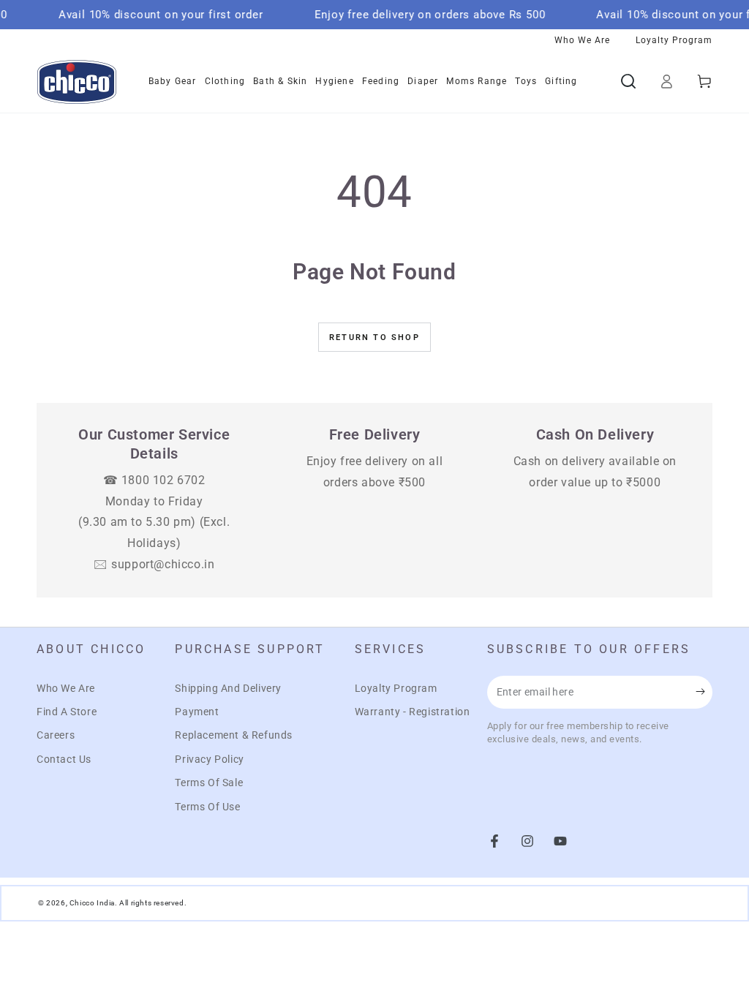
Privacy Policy (209, 759)
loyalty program (674, 40)
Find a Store (67, 711)
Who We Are (66, 688)
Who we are (582, 40)
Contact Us (64, 759)
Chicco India (92, 903)
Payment (197, 711)
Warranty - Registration (412, 711)
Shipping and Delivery (228, 688)
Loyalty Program (396, 688)
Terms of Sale (209, 782)
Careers (56, 735)
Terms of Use (207, 807)
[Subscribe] (704, 692)
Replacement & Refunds (234, 735)
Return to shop (374, 337)
